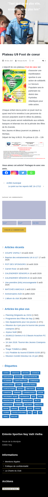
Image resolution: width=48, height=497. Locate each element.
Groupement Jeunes (10, 396)
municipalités (8, 400)
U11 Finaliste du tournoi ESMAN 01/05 (23, 352)
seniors (14, 408)
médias (18, 400)
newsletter (27, 400)
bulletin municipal (31, 376)
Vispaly (5, 416)
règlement (28, 404)
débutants (30, 388)
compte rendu (8, 384)
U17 (40, 412)
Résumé (5, 408)
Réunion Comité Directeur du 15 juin (22, 356)
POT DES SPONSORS (15, 264)
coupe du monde (9, 388)
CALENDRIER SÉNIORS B (17, 278)
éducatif (14, 416)
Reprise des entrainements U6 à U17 (21, 257)
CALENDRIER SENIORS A (17, 273)
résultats (38, 404)
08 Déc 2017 (9, 61)
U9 (33, 61)
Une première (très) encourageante (20, 282)
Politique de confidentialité (16, 466)
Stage (30, 408)
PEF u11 (37, 400)
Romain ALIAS (22, 61)
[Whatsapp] (31, 173)
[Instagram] (15, 173)
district (20, 388)
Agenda (6, 372)
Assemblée (35, 372)
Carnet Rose (10, 269)
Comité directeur (20, 380)
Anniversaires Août (13, 294)
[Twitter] (23, 173)
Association (7, 376)
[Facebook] (6, 173)
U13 (35, 412)
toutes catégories (19, 412)
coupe (18, 384)
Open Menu (31, 25)
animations (15, 372)
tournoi (6, 412)
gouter (40, 392)
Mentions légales (12, 462)
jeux (33, 396)
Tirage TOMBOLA (13, 349)
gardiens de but (29, 392)
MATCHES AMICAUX (14, 289)
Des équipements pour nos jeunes (21, 322)
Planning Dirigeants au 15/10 (18, 315)
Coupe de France (29, 384)
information (24, 396)
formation (7, 392)
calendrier (7, 380)
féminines (17, 392)
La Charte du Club (13, 471)
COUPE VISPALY (13, 253)
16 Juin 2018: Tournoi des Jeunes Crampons (25, 342)
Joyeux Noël (11, 332)
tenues (37, 408)
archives (25, 372)
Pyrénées (18, 404)
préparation (7, 404)
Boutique (18, 376)
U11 (30, 412)
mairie (40, 396)
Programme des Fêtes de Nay (19, 318)
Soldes (22, 408)
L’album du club (12, 298)
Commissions (34, 380)
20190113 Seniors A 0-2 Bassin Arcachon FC (26, 335)
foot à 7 (40, 388)
